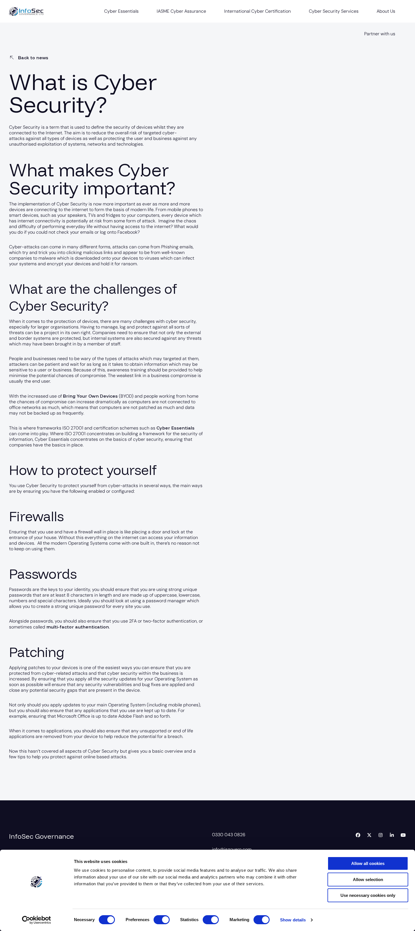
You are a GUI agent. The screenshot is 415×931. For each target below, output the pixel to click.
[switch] (162, 919)
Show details (293, 919)
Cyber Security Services (334, 11)
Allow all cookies (368, 863)
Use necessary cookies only (367, 895)
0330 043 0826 (228, 834)
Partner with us (379, 33)
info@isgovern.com (232, 849)
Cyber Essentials (121, 11)
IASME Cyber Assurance (181, 11)
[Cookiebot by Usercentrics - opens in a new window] (36, 920)
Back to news (32, 57)
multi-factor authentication (77, 627)
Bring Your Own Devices (90, 396)
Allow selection (368, 879)
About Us (386, 11)
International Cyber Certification (257, 11)
